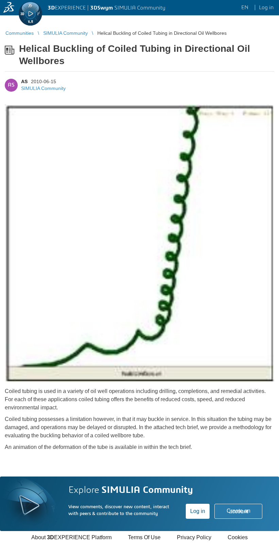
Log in (197, 511)
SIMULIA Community (43, 88)
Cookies (238, 537)
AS (24, 81)
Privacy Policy (194, 537)
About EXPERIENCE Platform (71, 537)
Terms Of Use (144, 537)
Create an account (238, 511)
